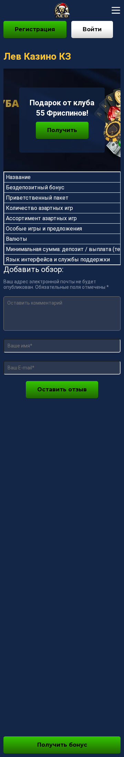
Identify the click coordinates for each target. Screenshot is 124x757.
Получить (62, 130)
